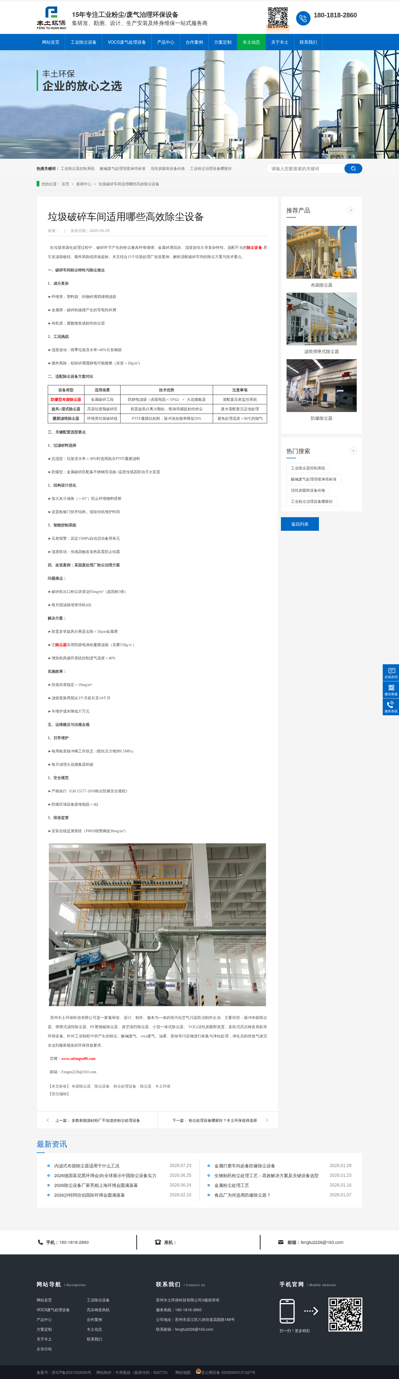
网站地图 (183, 1372)
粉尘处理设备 (125, 1086)
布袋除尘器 (82, 1086)
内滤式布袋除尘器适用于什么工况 (86, 1165)
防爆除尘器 (321, 418)
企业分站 (44, 1348)
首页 (66, 183)
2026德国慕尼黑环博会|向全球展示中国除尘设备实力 (105, 1175)
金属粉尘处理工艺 (231, 1185)
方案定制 (223, 42)
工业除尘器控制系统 (78, 168)
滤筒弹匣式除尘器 (321, 351)
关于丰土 (280, 42)
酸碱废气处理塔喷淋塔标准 (122, 168)
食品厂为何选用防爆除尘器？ (242, 1195)
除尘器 (146, 1086)
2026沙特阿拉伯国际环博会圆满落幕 (89, 1195)
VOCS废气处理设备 (127, 42)
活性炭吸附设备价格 (168, 168)
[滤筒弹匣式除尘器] (322, 319)
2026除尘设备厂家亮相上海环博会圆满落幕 (96, 1185)
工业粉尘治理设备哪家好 (211, 168)
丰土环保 (162, 1086)
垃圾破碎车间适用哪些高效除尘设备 (129, 183)
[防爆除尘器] (322, 385)
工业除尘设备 (84, 42)
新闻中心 (84, 183)
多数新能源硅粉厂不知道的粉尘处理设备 (106, 1120)
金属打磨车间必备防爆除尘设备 (244, 1165)
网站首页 (50, 42)
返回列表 (300, 524)
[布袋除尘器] (322, 252)
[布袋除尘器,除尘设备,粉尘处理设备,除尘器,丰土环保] (51, 27)
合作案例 (194, 42)
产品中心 (166, 42)
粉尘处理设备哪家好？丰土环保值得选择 (223, 1120)
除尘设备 (102, 1086)
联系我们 (308, 42)
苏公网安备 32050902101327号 (228, 1372)
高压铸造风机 (98, 1309)
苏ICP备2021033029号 (71, 1372)
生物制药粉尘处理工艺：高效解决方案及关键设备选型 (266, 1175)
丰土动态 (251, 42)
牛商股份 (123, 1372)
